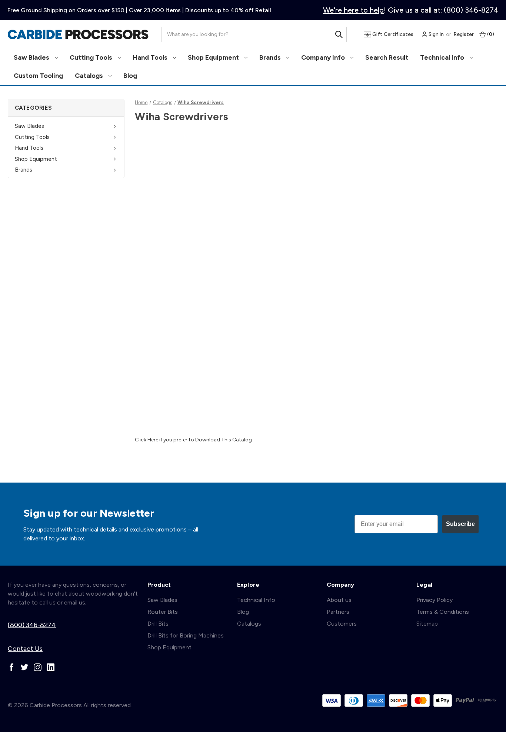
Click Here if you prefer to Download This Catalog (193, 440)
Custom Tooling (38, 76)
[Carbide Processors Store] (78, 34)
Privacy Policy (434, 599)
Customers (342, 623)
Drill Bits (158, 623)
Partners (338, 611)
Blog (130, 76)
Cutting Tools (92, 57)
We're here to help (353, 10)
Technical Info (443, 57)
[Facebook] (12, 667)
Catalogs (89, 76)
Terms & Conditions (442, 611)
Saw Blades (32, 57)
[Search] (339, 34)
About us (339, 599)
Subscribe (460, 524)
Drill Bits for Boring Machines (185, 635)
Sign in (435, 34)
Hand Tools (151, 57)
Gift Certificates (392, 34)
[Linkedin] (50, 667)
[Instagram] (37, 667)
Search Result (386, 57)
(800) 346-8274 (32, 625)
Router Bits (162, 611)
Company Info (323, 57)
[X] (25, 667)
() (490, 34)
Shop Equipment (214, 57)
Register (463, 34)
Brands (270, 57)
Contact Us (25, 649)
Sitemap (427, 623)
